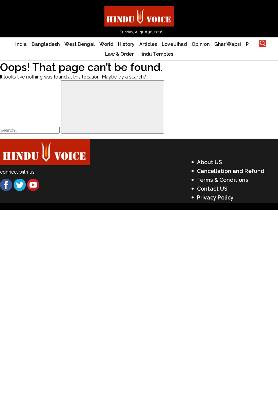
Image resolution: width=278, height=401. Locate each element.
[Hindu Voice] (139, 16)
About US (209, 162)
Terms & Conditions (222, 180)
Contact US (212, 189)
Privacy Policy (215, 197)
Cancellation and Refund (230, 171)
